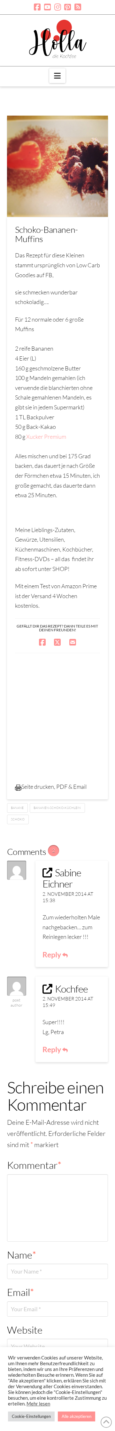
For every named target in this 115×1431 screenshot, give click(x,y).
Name (21, 1255)
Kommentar (34, 1165)
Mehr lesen (38, 1403)
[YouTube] (47, 7)
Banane (17, 808)
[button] (57, 75)
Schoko (18, 819)
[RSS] (77, 7)
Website (24, 1330)
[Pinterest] (67, 7)
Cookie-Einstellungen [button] (31, 1416)
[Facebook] (37, 7)
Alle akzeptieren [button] (76, 1416)
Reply (52, 954)
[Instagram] (57, 7)
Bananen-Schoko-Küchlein (57, 808)
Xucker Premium (46, 436)
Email (20, 1292)
